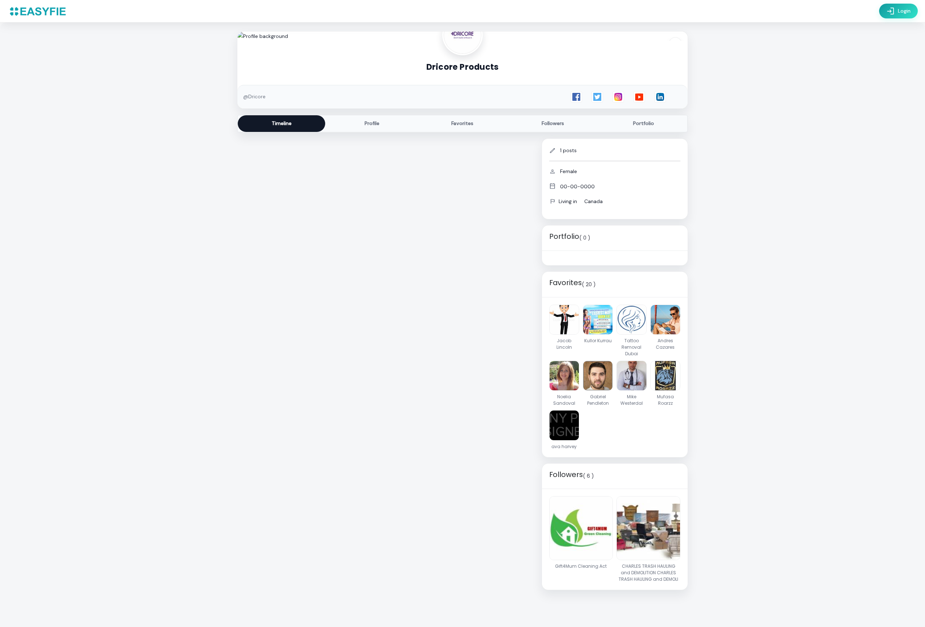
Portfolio (643, 123)
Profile (372, 123)
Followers (553, 123)
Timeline (282, 123)
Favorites (462, 123)
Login (898, 11)
